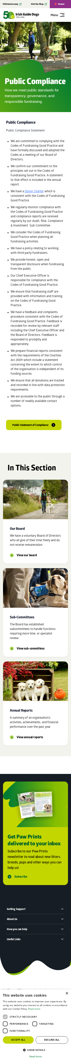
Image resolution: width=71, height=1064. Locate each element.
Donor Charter (34, 191)
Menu (54, 15)
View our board (27, 555)
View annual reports (30, 737)
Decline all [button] (51, 1039)
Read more (34, 1008)
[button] (35, 1050)
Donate (61, 4)
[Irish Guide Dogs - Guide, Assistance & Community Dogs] (26, 15)
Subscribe (20, 876)
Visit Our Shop (37, 4)
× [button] (66, 993)
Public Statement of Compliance (30, 425)
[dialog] (35, 1026)
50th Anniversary (10, 4)
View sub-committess (30, 648)
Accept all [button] (18, 1039)
